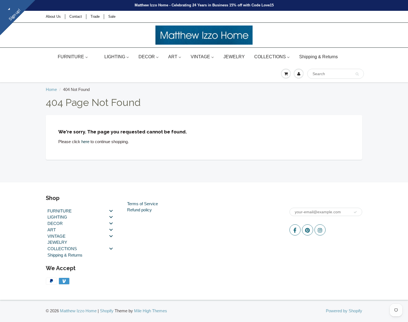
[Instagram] (320, 229)
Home (51, 89)
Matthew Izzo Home (78, 310)
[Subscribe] (355, 212)
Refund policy (139, 209)
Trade (95, 16)
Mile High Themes (150, 310)
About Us (53, 16)
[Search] (357, 74)
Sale (111, 16)
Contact (75, 16)
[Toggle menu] (111, 211)
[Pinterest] (307, 229)
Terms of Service (142, 203)
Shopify (107, 310)
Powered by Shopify (344, 310)
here (85, 141)
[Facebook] (295, 229)
